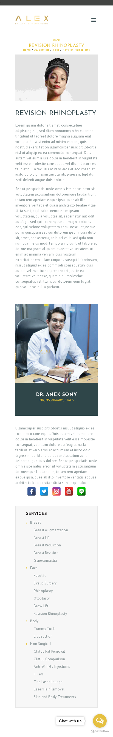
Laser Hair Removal (49, 689)
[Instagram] (56, 491)
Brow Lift (41, 606)
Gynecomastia (45, 560)
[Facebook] (31, 491)
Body (34, 621)
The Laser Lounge (48, 681)
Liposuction (43, 636)
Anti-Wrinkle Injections (52, 666)
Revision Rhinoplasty (50, 613)
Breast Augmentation (51, 530)
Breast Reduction (47, 545)
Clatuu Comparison (49, 659)
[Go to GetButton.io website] (100, 731)
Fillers (39, 674)
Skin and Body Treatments (55, 697)
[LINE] (81, 491)
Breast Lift (42, 537)
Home (26, 49)
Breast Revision (46, 552)
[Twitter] (44, 491)
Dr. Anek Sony (56, 394)
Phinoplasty (43, 591)
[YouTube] (68, 491)
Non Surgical (40, 643)
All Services (41, 49)
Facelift (40, 575)
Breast (35, 522)
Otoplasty (42, 598)
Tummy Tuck (44, 628)
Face (56, 40)
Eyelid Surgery (45, 583)
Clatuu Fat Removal (49, 651)
